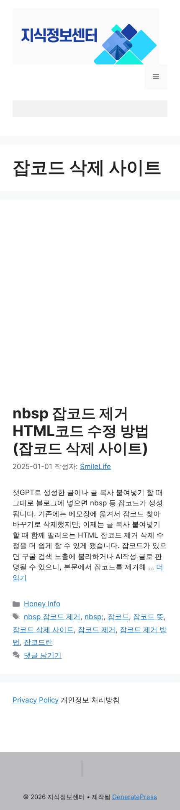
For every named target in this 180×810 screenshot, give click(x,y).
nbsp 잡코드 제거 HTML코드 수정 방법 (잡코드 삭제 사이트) (81, 430)
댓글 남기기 (43, 655)
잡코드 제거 (97, 629)
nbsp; (94, 617)
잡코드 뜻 (148, 617)
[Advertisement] (90, 306)
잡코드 (118, 617)
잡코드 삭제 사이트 (43, 629)
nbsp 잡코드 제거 (52, 617)
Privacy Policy (36, 700)
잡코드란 (38, 642)
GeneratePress (134, 797)
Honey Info (42, 604)
